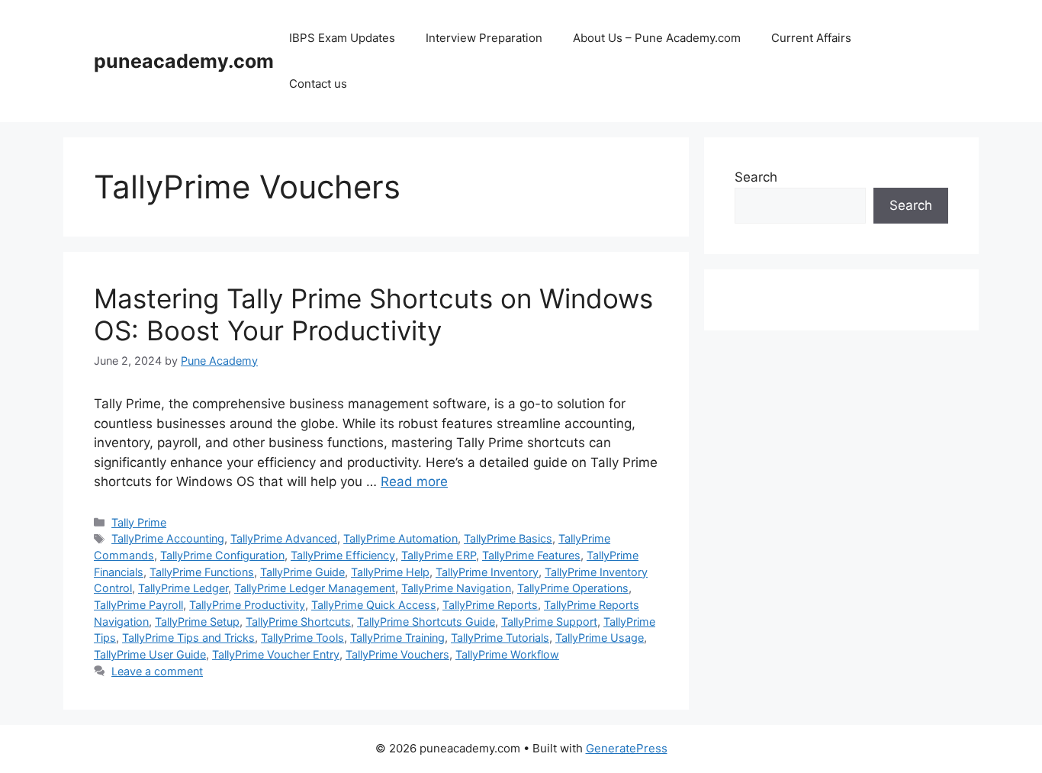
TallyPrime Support (549, 621)
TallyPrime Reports (490, 604)
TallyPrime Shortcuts (298, 621)
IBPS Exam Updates (342, 38)
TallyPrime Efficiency (343, 555)
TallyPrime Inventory (487, 571)
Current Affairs (811, 38)
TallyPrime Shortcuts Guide (426, 621)
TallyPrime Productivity (247, 604)
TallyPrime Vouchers (397, 654)
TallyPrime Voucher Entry (275, 654)
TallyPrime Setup (197, 621)
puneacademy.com (184, 61)
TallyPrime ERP (438, 555)
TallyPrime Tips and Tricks (188, 637)
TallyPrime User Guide (150, 654)
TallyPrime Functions (202, 571)
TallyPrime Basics (508, 538)
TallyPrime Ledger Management (314, 587)
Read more (414, 481)
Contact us (318, 83)
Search (756, 177)
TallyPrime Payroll (138, 604)
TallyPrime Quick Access (373, 604)
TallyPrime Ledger (183, 587)
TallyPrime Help (390, 571)
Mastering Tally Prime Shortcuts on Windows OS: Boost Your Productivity (373, 314)
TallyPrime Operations (573, 587)
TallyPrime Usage (599, 637)
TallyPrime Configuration (222, 555)
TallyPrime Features (531, 555)
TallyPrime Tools (302, 637)
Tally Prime (138, 522)
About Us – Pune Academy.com (657, 38)
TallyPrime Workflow (507, 654)
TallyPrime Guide (302, 571)
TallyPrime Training (397, 637)
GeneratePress (626, 748)
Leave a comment (157, 671)
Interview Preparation (484, 38)
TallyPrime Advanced (283, 538)
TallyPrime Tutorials (500, 637)
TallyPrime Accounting (167, 538)
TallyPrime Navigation (456, 587)
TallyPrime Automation (400, 538)
